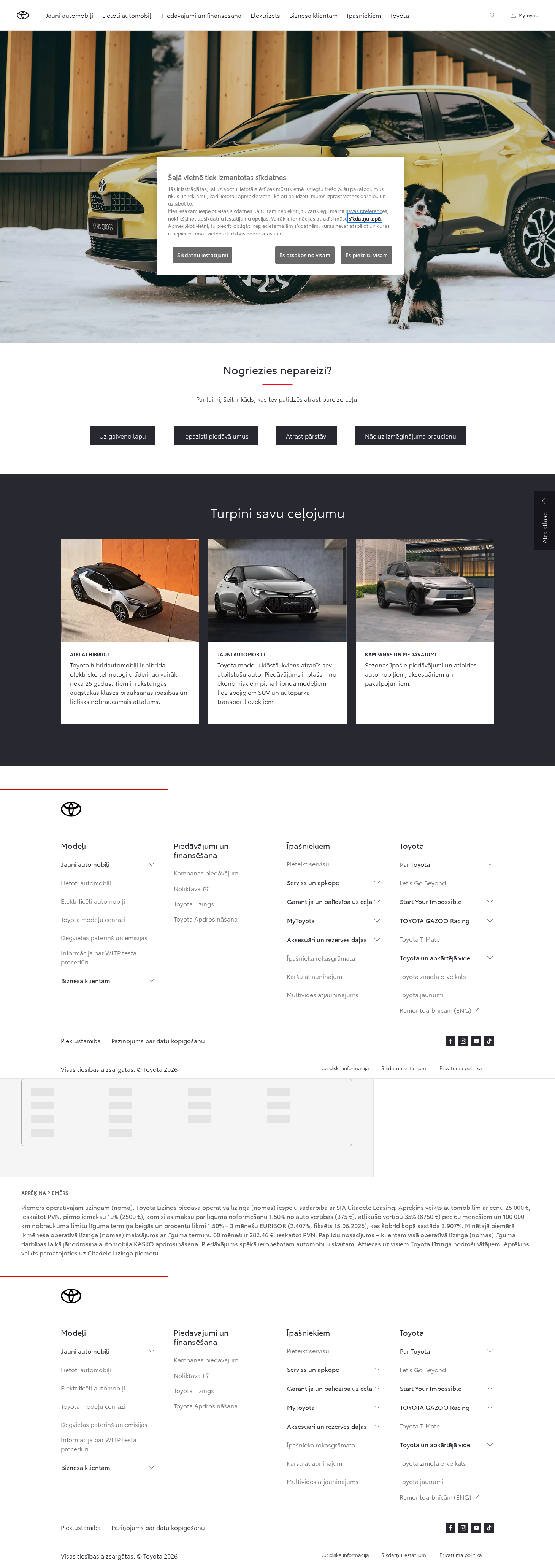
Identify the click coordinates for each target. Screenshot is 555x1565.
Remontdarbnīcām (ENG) (440, 1010)
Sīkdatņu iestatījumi (404, 1068)
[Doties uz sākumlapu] (22, 15)
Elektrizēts (265, 15)
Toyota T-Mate (420, 938)
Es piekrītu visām (367, 254)
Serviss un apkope (313, 882)
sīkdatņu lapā (365, 218)
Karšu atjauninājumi (315, 976)
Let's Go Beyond (423, 882)
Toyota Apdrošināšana (206, 918)
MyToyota (301, 920)
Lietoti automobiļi (86, 882)
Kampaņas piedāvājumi (207, 872)
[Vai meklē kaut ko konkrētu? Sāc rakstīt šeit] (492, 15)
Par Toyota (415, 864)
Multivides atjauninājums (322, 994)
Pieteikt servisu (308, 863)
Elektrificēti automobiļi (93, 900)
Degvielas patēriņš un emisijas (104, 937)
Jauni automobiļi (85, 864)
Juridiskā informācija (345, 1068)
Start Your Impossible (430, 901)
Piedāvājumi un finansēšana (201, 15)
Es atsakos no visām (304, 254)
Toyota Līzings (194, 903)
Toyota (399, 15)
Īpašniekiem (364, 15)
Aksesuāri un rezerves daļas (327, 939)
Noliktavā (192, 888)
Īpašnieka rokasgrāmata (321, 957)
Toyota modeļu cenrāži (93, 919)
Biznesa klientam (85, 980)
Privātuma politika (460, 1068)
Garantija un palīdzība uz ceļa (329, 901)
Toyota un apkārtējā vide (435, 957)
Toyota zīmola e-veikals (433, 976)
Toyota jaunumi (421, 994)
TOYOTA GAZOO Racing (434, 920)
